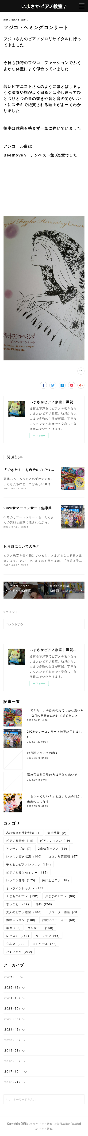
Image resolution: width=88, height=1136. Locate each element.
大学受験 (56, 833)
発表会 (16, 944)
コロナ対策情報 (63, 856)
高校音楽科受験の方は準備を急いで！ (53, 774)
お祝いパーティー (59, 920)
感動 (44, 904)
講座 (13, 928)
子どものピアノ (22, 896)
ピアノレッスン (55, 840)
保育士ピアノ (55, 880)
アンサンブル (18, 848)
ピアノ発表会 (19, 840)
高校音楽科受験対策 (23, 833)
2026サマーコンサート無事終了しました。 (39, 507)
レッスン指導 (20, 880)
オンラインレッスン (25, 888)
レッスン (17, 935)
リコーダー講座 (63, 912)
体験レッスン (20, 920)
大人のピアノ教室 (24, 912)
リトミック (48, 935)
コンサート (40, 928)
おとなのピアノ (60, 896)
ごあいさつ (19, 952)
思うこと (17, 904)
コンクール (45, 944)
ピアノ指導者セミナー (27, 872)
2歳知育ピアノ (52, 848)
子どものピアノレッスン (28, 864)
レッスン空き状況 (24, 856)
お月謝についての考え (22, 546)
